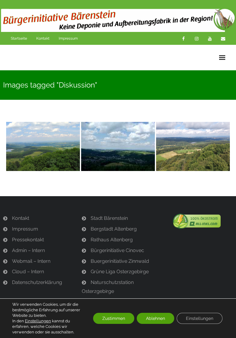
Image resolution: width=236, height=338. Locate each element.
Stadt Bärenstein (109, 218)
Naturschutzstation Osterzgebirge (108, 286)
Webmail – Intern (31, 261)
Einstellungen (38, 321)
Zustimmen (113, 318)
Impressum (68, 38)
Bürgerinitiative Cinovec (117, 250)
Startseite (19, 38)
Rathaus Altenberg (112, 240)
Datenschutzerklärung (37, 282)
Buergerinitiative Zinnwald (120, 261)
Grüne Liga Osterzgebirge (120, 271)
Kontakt (42, 38)
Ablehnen (155, 318)
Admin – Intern (28, 250)
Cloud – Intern (28, 271)
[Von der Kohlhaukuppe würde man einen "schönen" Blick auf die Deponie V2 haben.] (118, 146)
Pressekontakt (28, 240)
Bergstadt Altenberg (114, 229)
